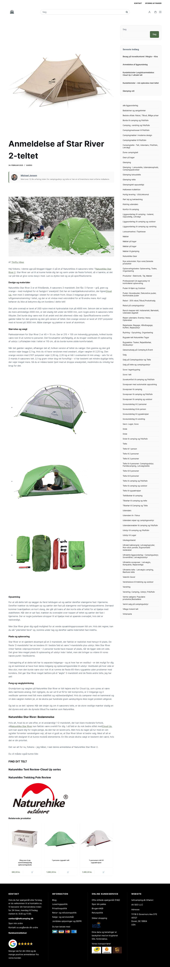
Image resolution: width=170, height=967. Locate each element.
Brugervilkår (97, 908)
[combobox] (83, 12)
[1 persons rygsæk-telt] (60, 838)
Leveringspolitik (59, 904)
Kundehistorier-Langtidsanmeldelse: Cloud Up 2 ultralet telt (138, 73)
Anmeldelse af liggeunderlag (135, 64)
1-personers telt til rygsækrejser (96, 861)
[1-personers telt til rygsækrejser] (96, 838)
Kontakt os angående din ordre (23, 927)
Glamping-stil (128, 91)
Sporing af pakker (153, 3)
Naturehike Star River (21, 726)
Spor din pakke (99, 904)
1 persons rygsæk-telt (60, 860)
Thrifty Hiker (17, 262)
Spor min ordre (15, 923)
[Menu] (160, 12)
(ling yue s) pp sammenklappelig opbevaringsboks (25, 862)
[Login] (149, 12)
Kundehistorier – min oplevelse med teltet (141, 83)
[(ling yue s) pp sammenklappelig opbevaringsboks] (24, 838)
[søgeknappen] (127, 12)
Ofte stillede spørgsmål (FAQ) (106, 900)
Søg (124, 29)
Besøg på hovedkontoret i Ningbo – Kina (140, 56)
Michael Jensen (29, 175)
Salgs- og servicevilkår (63, 917)
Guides (29, 165)
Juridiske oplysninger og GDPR (67, 921)
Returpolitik (97, 912)
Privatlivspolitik (59, 908)
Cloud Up (107, 726)
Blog (54, 900)
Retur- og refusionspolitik (64, 912)
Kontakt (138, 3)
